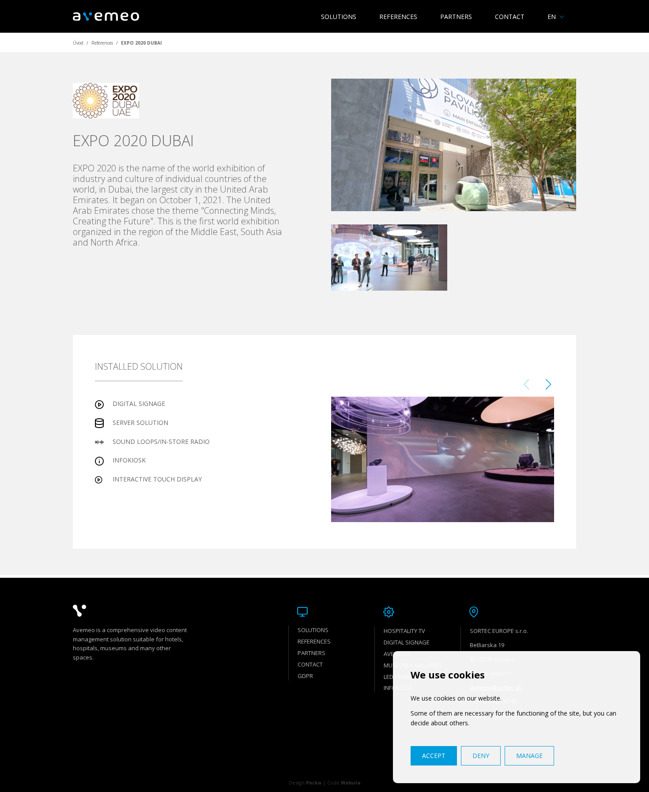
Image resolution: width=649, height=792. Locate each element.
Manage (529, 755)
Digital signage (407, 642)
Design (305, 782)
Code (344, 782)
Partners (456, 16)
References (398, 16)
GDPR (305, 676)
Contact (509, 16)
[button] (548, 384)
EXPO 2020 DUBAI (141, 43)
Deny (480, 755)
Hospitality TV (404, 631)
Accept (433, 755)
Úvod (78, 43)
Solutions (338, 16)
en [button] (551, 16)
